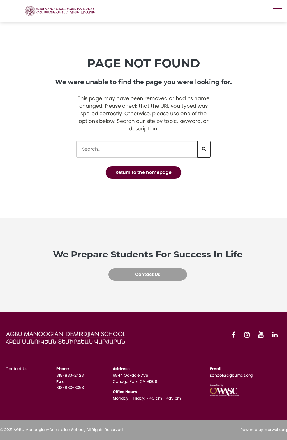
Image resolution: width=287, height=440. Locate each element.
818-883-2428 (70, 375)
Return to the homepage (143, 172)
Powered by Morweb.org (263, 429)
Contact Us (147, 274)
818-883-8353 (70, 387)
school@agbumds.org (231, 375)
